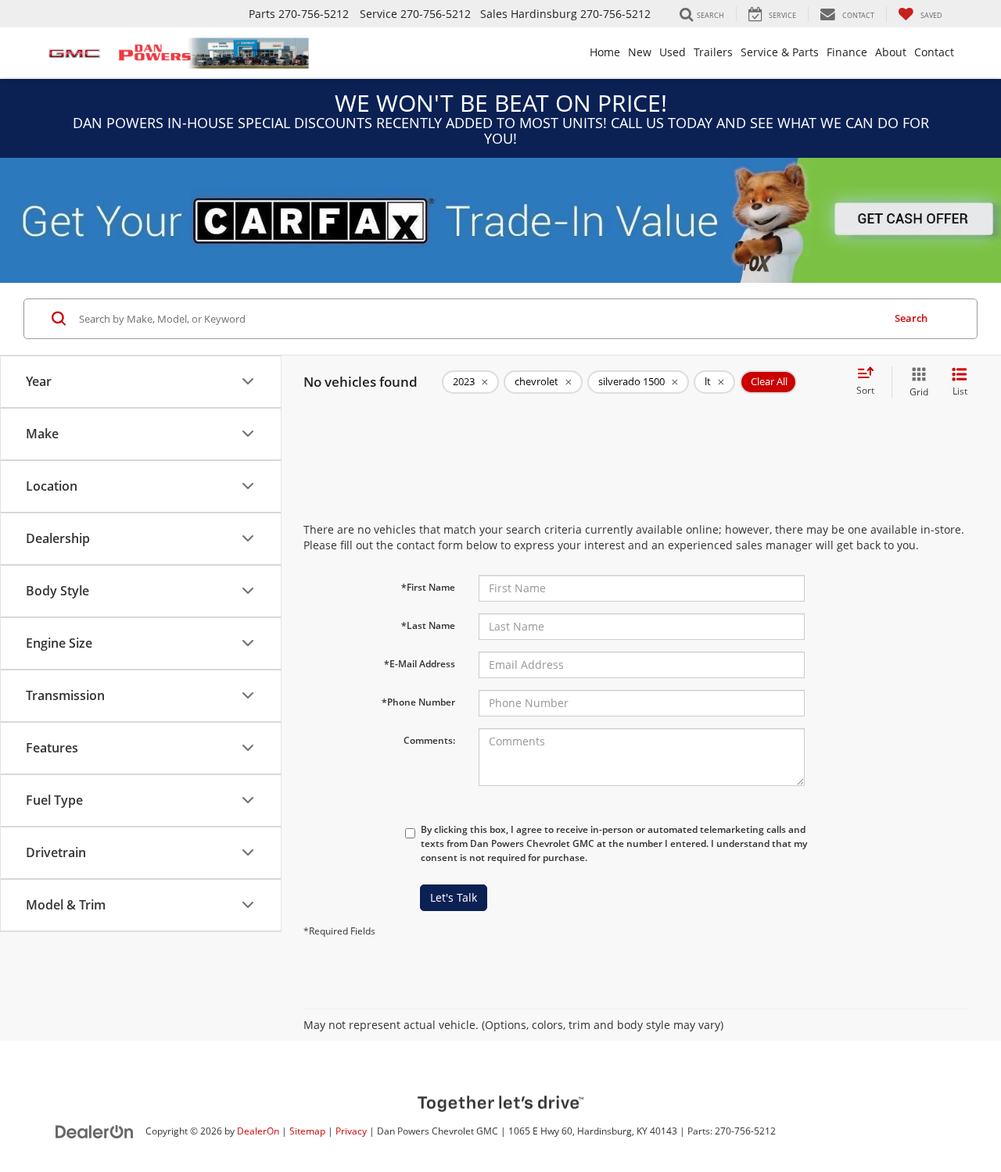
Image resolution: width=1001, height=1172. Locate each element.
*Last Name (428, 625)
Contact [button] (934, 52)
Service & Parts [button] (780, 52)
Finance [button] (847, 52)
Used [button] (672, 52)
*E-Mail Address (419, 663)
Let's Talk (453, 897)
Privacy (351, 1130)
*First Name (428, 587)
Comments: (429, 740)
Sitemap (307, 1130)
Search (911, 318)
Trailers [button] (713, 52)
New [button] (639, 52)
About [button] (890, 52)
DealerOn (258, 1130)
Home (605, 52)
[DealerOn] (95, 1130)
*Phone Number (418, 702)
